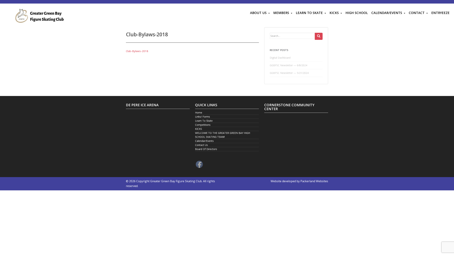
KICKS (334, 12)
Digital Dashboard (280, 57)
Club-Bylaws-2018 (137, 51)
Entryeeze (440, 12)
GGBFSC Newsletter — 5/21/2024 (289, 73)
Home (198, 112)
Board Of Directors (206, 149)
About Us (258, 12)
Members (281, 12)
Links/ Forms (202, 116)
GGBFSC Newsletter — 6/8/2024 (288, 65)
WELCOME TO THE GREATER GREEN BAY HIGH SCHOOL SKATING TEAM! (222, 134)
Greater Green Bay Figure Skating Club (176, 181)
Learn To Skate (309, 12)
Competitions (203, 124)
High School (356, 12)
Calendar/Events (386, 12)
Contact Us (201, 145)
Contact (417, 12)
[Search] (319, 36)
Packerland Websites (314, 181)
